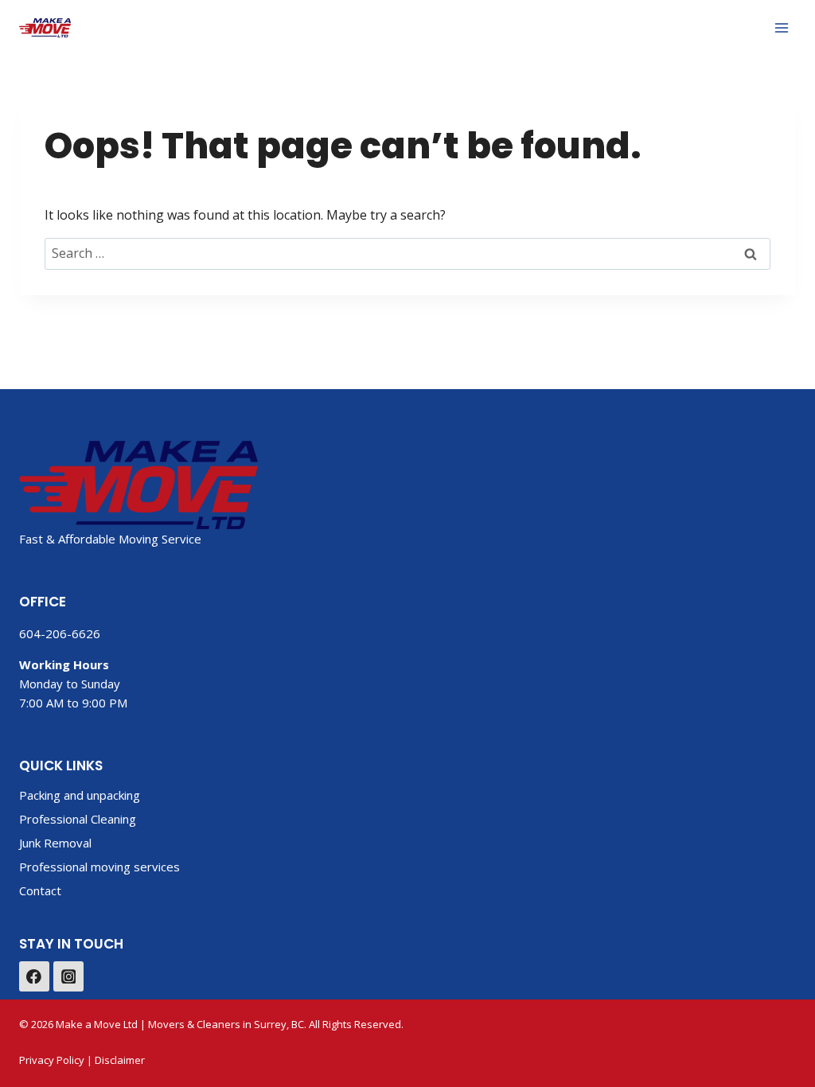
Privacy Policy (51, 1060)
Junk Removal (55, 843)
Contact (40, 890)
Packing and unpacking (79, 795)
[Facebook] (34, 976)
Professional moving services (99, 867)
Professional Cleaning (77, 819)
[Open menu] (781, 27)
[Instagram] (68, 976)
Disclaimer (120, 1060)
